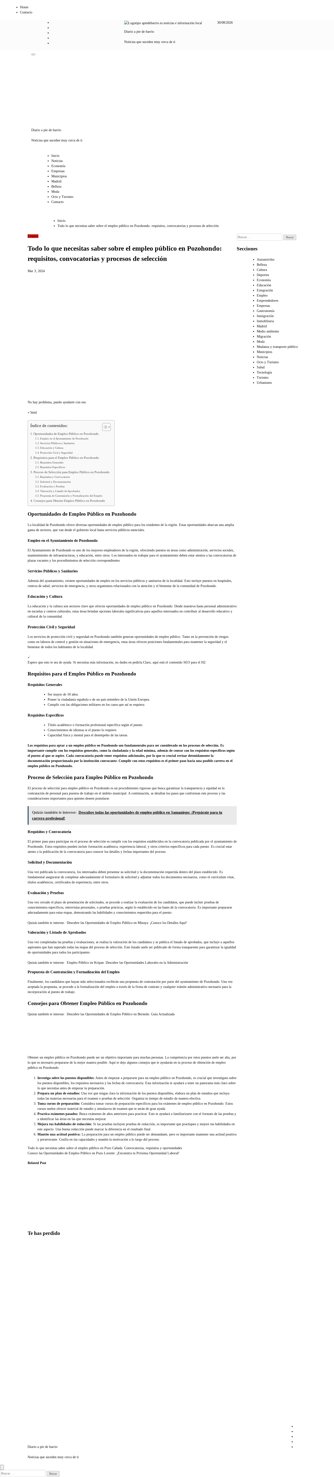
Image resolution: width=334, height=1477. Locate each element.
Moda (55, 191)
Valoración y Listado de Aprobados (60, 491)
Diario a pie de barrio (139, 31)
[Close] (2, 1467)
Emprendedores (267, 300)
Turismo (262, 377)
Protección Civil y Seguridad (56, 452)
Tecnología (264, 372)
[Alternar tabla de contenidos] (104, 427)
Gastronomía (265, 311)
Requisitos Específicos (52, 467)
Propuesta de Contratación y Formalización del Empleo (71, 495)
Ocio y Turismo (62, 197)
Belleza (56, 186)
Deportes (263, 275)
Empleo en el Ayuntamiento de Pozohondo (64, 438)
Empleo (33, 236)
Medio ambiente (268, 331)
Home (24, 7)
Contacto (26, 12)
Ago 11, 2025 (82, 1222)
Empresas (58, 171)
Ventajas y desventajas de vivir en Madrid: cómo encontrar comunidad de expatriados (38, 1406)
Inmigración (265, 316)
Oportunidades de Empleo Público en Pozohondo (66, 434)
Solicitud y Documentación (55, 481)
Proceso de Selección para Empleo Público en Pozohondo (71, 472)
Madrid (56, 181)
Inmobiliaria (265, 321)
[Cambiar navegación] (33, 54)
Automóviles (265, 259)
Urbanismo (264, 383)
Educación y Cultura (51, 447)
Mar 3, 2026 (57, 1217)
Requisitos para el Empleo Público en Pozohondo (66, 458)
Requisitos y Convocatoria (55, 476)
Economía (58, 166)
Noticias (57, 161)
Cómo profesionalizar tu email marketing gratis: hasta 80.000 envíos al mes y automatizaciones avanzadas (40, 1355)
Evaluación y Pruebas (52, 486)
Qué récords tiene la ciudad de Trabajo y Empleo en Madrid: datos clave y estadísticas (84, 1197)
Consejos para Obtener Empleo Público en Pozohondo (69, 501)
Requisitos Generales (51, 462)
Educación (264, 285)
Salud (261, 367)
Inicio (55, 156)
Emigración (265, 290)
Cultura (262, 270)
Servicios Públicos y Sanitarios (57, 443)
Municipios (59, 176)
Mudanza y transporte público (277, 347)
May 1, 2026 (33, 1212)
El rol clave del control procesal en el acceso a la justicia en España (35, 1192)
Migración (264, 336)
